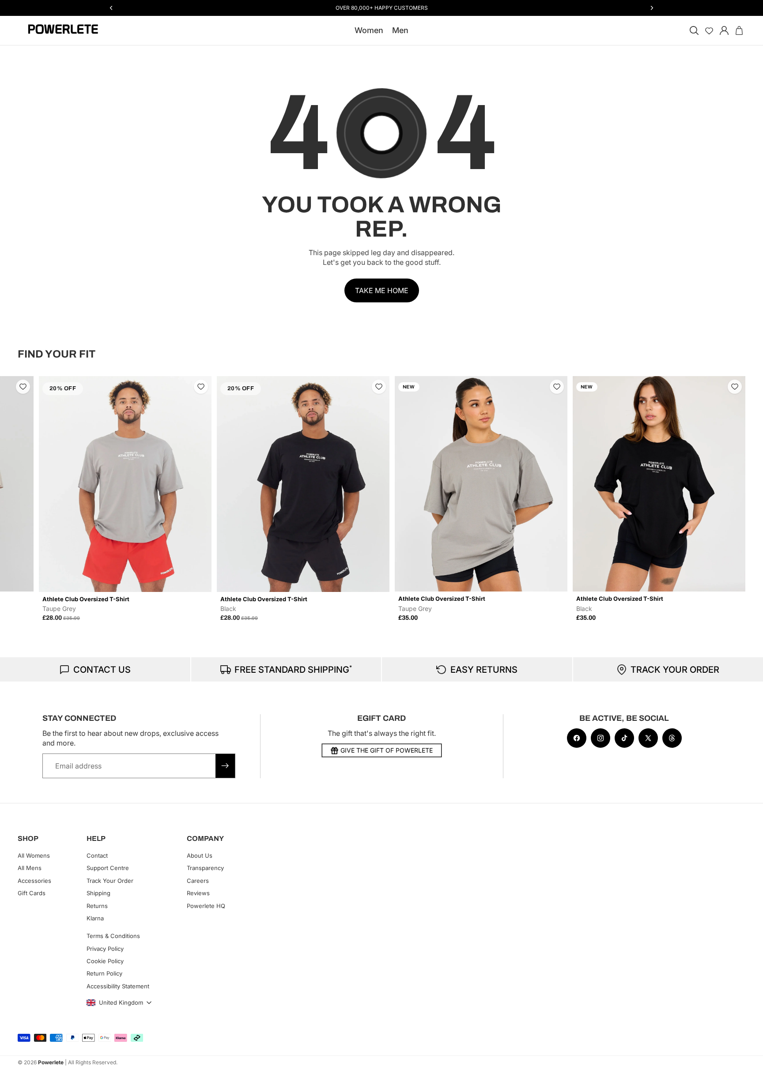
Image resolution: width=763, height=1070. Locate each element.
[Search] (694, 30)
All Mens (30, 867)
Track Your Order (110, 880)
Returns (97, 905)
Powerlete (51, 1062)
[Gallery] (125, 484)
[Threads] (672, 738)
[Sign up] (225, 766)
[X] (648, 738)
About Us (199, 855)
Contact (97, 855)
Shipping (98, 893)
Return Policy (104, 973)
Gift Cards (31, 893)
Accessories (34, 880)
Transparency (205, 867)
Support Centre (108, 867)
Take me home (381, 290)
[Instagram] (600, 738)
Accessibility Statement (118, 986)
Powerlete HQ (206, 905)
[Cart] (739, 30)
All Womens (34, 855)
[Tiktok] (624, 738)
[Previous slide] (27, 498)
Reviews (198, 893)
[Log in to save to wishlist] (23, 387)
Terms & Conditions (113, 935)
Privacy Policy (105, 948)
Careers (198, 880)
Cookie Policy (105, 961)
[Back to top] (746, 1056)
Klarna (95, 918)
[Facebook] (576, 738)
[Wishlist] (709, 30)
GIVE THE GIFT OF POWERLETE (386, 750)
